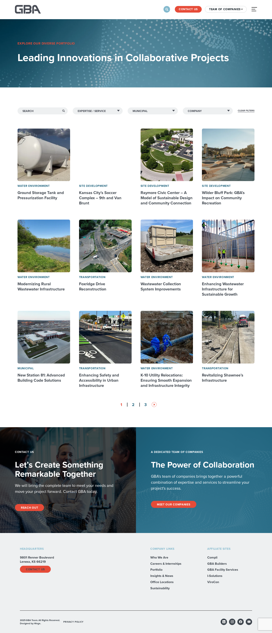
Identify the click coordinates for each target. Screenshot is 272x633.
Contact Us (188, 9)
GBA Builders (217, 563)
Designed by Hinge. (30, 623)
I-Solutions (214, 576)
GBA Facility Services (222, 569)
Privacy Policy (73, 621)
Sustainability (160, 588)
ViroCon (213, 582)
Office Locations (162, 582)
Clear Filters (246, 110)
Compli (212, 557)
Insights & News (161, 576)
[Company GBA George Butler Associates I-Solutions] (208, 110)
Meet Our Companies (173, 504)
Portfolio (156, 569)
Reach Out (29, 508)
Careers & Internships (165, 563)
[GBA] (28, 9)
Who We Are (159, 557)
